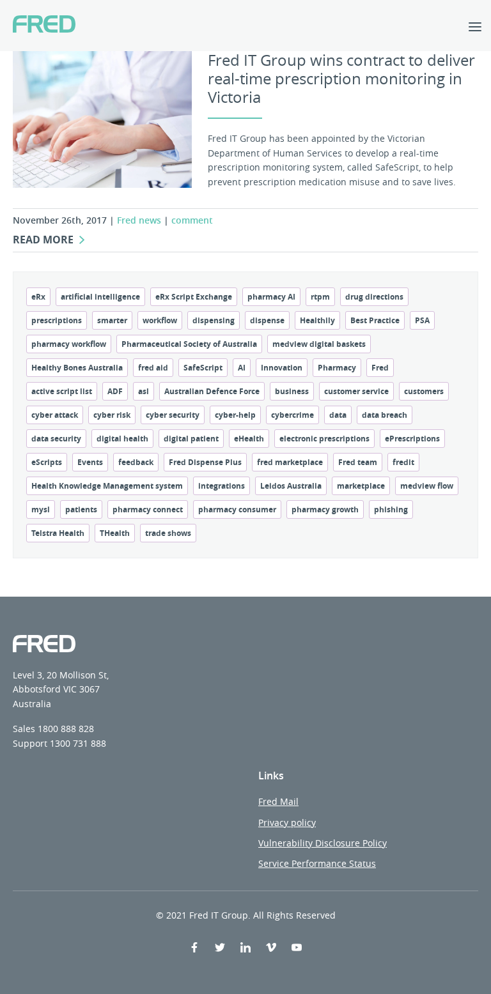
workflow (160, 320)
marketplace (361, 485)
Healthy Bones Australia (77, 367)
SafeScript (202, 367)
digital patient (191, 438)
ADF (115, 391)
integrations (221, 485)
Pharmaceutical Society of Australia (189, 344)
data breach (384, 414)
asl (143, 391)
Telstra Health (57, 533)
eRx (38, 296)
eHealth (249, 438)
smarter (112, 320)
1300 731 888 (78, 743)
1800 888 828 (66, 729)
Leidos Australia (291, 485)
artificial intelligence (100, 296)
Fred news (139, 220)
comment (192, 220)
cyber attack (54, 414)
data (338, 414)
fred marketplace (290, 462)
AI (242, 367)
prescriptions (56, 320)
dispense (267, 320)
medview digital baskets (319, 344)
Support (30, 743)
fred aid (153, 367)
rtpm (320, 296)
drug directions (374, 296)
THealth (115, 533)
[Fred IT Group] (44, 25)
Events (90, 462)
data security (56, 438)
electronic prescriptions (324, 438)
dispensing (213, 320)
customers (424, 391)
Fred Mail (278, 801)
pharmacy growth (325, 509)
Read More (43, 240)
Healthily (317, 320)
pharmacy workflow (68, 344)
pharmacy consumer (237, 509)
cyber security (172, 414)
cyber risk (111, 414)
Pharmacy (337, 367)
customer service (356, 391)
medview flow (426, 485)
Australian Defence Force (212, 391)
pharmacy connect (148, 509)
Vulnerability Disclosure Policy (322, 843)
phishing (391, 509)
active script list (61, 391)
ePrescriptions (412, 438)
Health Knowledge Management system (107, 485)
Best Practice (375, 320)
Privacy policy (287, 822)
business (292, 391)
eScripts (46, 462)
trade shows (168, 533)
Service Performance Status (317, 863)
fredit (403, 462)
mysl (40, 509)
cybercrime (292, 414)
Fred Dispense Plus (205, 462)
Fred (380, 367)
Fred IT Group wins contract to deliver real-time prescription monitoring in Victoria (341, 78)
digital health (122, 438)
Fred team (357, 462)
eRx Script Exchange (193, 296)
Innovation (281, 367)
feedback (135, 462)
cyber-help (235, 414)
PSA (422, 320)
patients (81, 509)
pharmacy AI (271, 296)
